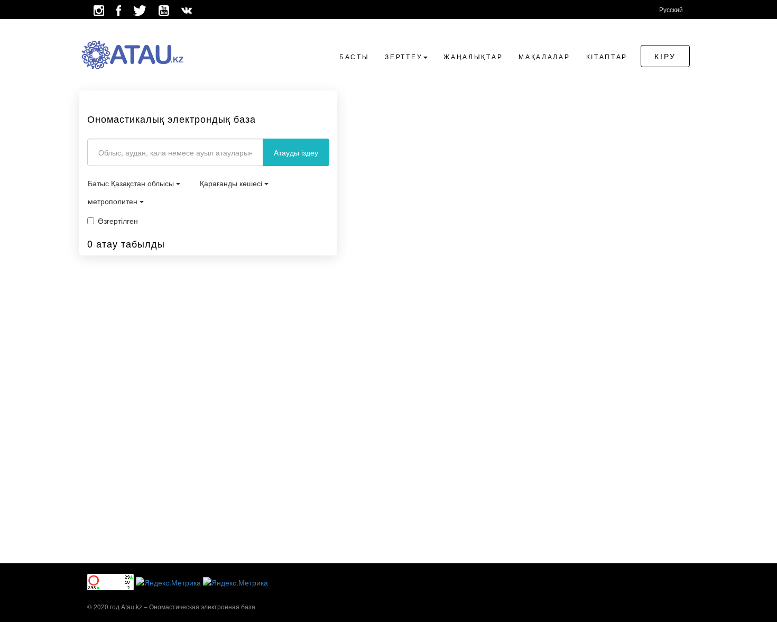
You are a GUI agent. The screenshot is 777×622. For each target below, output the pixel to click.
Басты (354, 56)
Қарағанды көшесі (232, 183)
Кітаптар (607, 56)
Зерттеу (403, 56)
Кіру (665, 56)
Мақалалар (544, 56)
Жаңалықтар (473, 56)
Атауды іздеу (296, 152)
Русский (671, 9)
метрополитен (114, 201)
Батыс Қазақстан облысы (132, 183)
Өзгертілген (118, 220)
